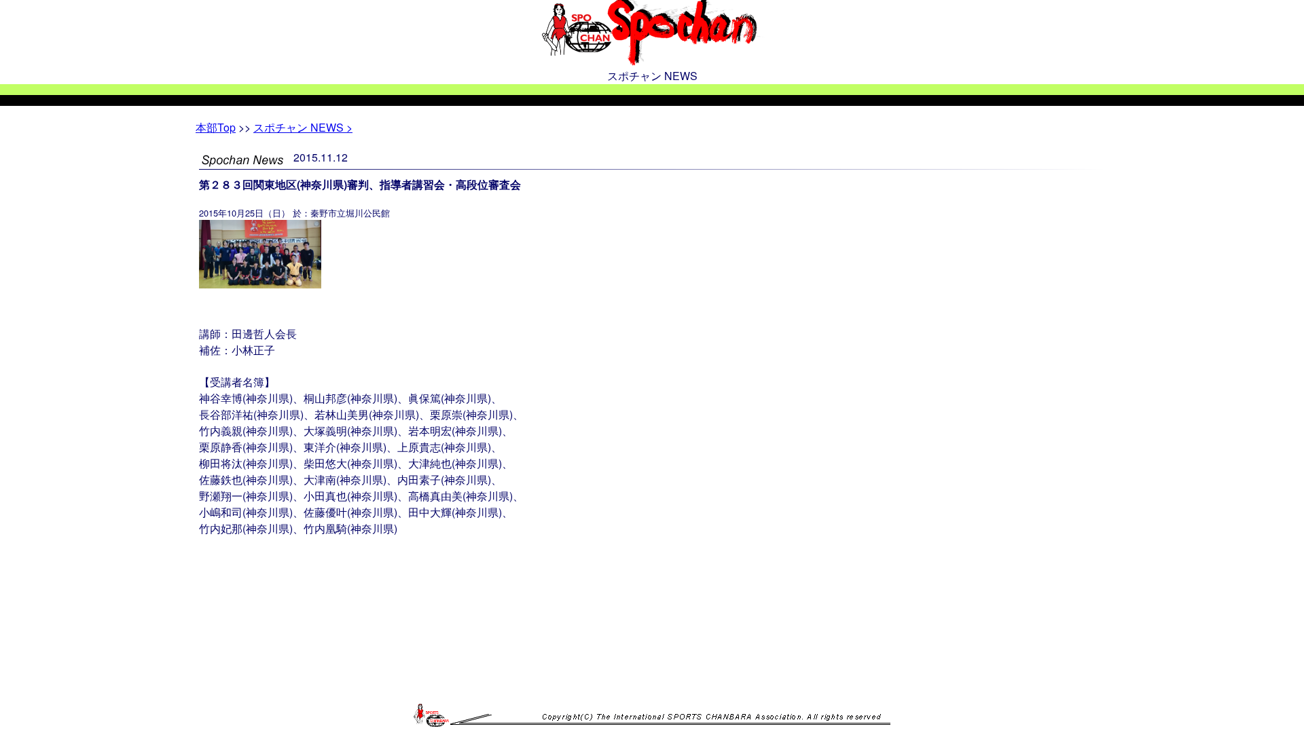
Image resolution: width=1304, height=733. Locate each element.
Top (216, 127)
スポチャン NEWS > (302, 127)
